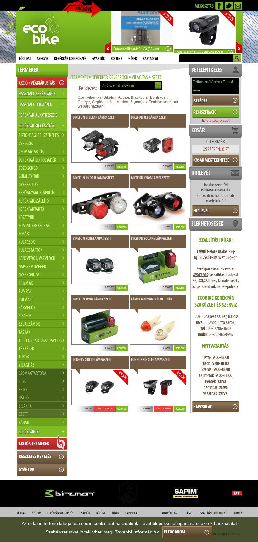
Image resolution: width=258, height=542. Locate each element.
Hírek (132, 58)
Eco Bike (41, 32)
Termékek (79, 77)
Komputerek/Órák (34, 225)
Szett (23, 414)
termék (215, 141)
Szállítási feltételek (212, 513)
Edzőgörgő (28, 168)
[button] (131, 85)
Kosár (24, 234)
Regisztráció (205, 112)
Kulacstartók (30, 250)
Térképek (26, 348)
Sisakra (25, 406)
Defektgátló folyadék (37, 160)
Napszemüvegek (32, 266)
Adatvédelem (169, 513)
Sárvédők (27, 307)
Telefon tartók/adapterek (41, 340)
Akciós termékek (34, 443)
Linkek (238, 513)
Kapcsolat (150, 58)
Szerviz (42, 58)
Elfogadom (174, 532)
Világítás (140, 77)
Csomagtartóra (32, 373)
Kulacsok (27, 242)
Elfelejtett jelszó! (216, 120)
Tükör (24, 357)
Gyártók (98, 58)
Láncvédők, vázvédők (37, 258)
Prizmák (26, 283)
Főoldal (25, 58)
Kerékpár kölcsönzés (70, 58)
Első (22, 381)
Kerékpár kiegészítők (110, 77)
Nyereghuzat (30, 275)
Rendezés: (88, 88)
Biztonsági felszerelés (39, 135)
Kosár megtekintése (211, 160)
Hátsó (24, 398)
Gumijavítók (29, 176)
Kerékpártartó (31, 209)
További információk (137, 531)
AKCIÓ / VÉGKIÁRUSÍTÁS (37, 83)
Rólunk (116, 58)
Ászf (189, 513)
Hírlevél (201, 211)
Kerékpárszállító (34, 201)
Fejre (23, 389)
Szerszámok (29, 324)
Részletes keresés (35, 456)
